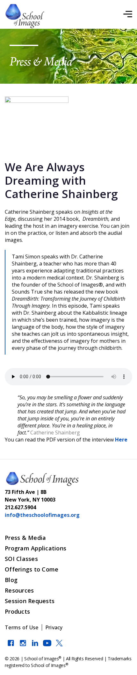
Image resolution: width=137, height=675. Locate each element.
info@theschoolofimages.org (42, 514)
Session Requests (29, 601)
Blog (11, 580)
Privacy (54, 627)
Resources (19, 590)
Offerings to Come (31, 569)
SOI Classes (21, 559)
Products (17, 611)
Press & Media (25, 537)
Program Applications (35, 548)
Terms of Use (22, 627)
